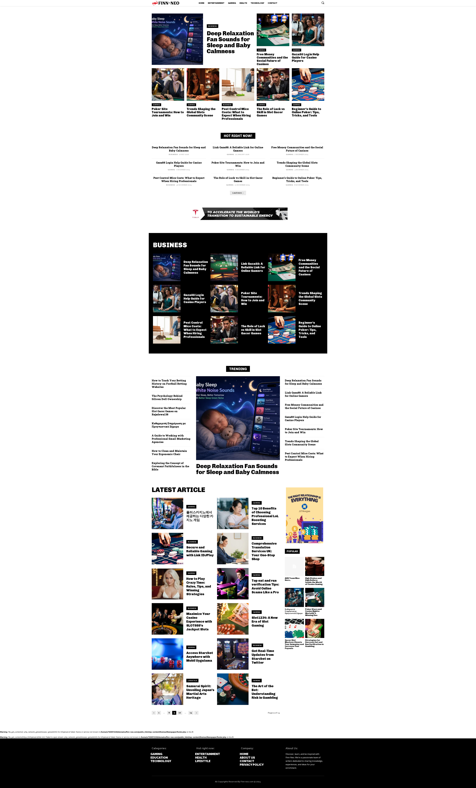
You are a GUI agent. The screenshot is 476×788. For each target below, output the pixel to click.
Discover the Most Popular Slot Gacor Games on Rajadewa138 (169, 411)
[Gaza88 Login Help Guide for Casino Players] (308, 30)
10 (180, 713)
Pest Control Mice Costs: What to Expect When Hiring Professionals (236, 114)
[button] (322, 2)
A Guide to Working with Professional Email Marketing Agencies (171, 439)
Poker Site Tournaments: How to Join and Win (168, 112)
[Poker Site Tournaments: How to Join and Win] (168, 84)
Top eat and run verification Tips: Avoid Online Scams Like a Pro (265, 586)
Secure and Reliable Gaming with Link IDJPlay (200, 551)
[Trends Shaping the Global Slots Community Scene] (203, 84)
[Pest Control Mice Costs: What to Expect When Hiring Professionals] (238, 84)
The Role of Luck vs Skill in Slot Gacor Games (271, 112)
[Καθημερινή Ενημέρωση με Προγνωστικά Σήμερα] (294, 597)
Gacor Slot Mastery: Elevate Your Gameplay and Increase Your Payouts (294, 644)
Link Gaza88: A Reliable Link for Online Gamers (238, 149)
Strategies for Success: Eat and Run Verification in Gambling (314, 643)
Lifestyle (192, 680)
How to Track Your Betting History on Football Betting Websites (169, 383)
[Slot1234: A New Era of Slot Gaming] (233, 619)
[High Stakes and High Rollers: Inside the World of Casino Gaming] (314, 566)
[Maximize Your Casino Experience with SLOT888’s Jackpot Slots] (167, 619)
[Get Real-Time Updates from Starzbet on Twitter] (233, 654)
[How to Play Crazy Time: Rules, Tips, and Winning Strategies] (167, 584)
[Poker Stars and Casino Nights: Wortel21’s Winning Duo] (314, 597)
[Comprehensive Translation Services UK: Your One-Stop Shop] (233, 548)
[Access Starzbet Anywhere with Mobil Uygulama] (167, 654)
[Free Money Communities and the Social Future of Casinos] (273, 30)
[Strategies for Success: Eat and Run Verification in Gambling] (314, 628)
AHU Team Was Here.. (292, 579)
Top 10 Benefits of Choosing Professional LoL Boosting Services (265, 516)
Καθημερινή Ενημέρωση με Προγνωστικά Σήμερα (169, 425)
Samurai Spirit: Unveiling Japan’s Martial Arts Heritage (200, 692)
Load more (237, 193)
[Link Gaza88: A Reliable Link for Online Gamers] (224, 267)
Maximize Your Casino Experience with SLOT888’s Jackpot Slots (199, 621)
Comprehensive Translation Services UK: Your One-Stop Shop (264, 551)
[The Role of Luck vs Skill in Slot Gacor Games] (273, 84)
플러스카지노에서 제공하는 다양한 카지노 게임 (199, 516)
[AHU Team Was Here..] (294, 566)
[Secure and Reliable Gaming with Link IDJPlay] (167, 548)
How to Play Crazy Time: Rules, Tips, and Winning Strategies (198, 586)
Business (212, 26)
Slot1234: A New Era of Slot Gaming (265, 621)
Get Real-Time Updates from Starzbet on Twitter (263, 656)
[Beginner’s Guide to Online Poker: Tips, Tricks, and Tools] (308, 84)
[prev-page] (154, 713)
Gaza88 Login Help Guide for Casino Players (305, 57)
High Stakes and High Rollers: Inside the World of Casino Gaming (314, 581)
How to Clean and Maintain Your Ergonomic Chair (169, 452)
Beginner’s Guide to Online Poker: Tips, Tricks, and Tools (306, 112)
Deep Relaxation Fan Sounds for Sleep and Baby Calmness (230, 42)
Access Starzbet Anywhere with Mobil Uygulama (199, 657)
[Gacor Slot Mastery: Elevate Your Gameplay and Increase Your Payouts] (294, 628)
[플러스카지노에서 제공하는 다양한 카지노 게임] (167, 513)
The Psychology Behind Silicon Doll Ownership (167, 397)
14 (191, 713)
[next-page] (196, 713)
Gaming (261, 50)
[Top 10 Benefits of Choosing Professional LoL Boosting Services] (233, 513)
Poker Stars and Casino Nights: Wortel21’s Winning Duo (313, 612)
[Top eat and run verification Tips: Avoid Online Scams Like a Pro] (233, 584)
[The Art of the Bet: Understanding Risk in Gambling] (233, 689)
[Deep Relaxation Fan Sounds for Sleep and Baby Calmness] (177, 39)
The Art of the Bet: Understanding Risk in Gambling (265, 692)
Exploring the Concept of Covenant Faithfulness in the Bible (170, 466)
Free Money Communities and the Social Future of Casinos (272, 59)
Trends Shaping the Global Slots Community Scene (201, 112)
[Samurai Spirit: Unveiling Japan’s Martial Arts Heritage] (167, 689)
